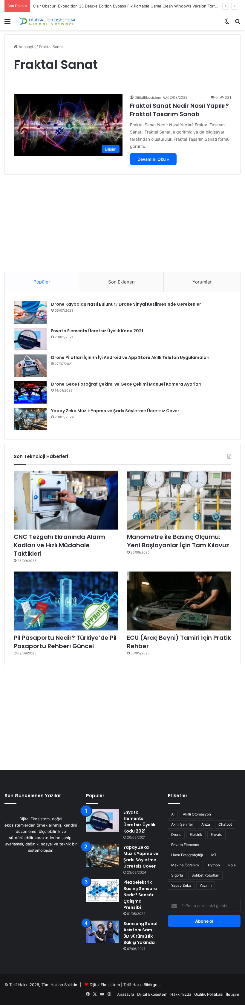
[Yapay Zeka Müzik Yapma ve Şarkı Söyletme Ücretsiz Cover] (30, 419)
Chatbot (225, 824)
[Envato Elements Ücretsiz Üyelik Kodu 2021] (30, 339)
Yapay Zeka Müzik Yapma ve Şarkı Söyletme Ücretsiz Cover (115, 411)
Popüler (41, 282)
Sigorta (177, 875)
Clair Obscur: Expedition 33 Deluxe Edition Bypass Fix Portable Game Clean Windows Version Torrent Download (137, 6)
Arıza (205, 824)
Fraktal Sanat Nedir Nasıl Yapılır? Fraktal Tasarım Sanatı (179, 109)
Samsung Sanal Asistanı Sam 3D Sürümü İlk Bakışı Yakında (140, 933)
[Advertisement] (122, 221)
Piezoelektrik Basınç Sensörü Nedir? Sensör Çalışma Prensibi (140, 894)
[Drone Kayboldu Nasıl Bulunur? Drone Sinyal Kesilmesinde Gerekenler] (30, 312)
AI (172, 814)
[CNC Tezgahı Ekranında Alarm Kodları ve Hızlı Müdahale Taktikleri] (66, 500)
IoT (214, 855)
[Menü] (7, 23)
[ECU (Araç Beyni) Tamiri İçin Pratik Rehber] (179, 601)
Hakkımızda (180, 994)
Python (214, 865)
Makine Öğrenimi (185, 865)
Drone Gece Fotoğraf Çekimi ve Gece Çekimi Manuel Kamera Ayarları (126, 384)
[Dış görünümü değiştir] (227, 23)
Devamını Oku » (153, 159)
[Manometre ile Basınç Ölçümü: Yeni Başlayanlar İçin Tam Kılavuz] (179, 500)
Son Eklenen (121, 282)
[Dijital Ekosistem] (47, 21)
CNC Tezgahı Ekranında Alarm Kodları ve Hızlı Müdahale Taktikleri (59, 545)
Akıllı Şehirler (182, 824)
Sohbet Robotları (205, 875)
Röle (232, 865)
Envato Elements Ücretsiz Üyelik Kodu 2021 (97, 331)
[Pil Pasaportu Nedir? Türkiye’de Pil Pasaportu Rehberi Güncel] (66, 601)
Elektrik (196, 834)
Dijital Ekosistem (105, 984)
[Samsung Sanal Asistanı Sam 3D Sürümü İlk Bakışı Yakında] (102, 932)
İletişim (232, 994)
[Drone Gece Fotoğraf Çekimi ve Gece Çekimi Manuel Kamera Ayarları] (30, 392)
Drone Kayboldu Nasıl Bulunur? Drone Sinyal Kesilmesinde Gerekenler (126, 304)
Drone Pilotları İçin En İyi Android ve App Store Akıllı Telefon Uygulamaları (130, 357)
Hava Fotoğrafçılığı (187, 855)
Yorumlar (202, 282)
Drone (176, 834)
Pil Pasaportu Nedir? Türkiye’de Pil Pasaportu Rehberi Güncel (65, 641)
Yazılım (206, 885)
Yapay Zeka (181, 885)
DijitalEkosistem (147, 97)
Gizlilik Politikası (208, 994)
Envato (216, 834)
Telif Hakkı (133, 984)
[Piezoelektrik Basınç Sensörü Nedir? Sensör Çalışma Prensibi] (102, 890)
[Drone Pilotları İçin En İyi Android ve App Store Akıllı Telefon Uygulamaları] (30, 365)
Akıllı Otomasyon (197, 814)
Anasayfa (26, 46)
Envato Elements (185, 844)
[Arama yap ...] (238, 23)
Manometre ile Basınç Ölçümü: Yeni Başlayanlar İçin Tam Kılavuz (178, 541)
